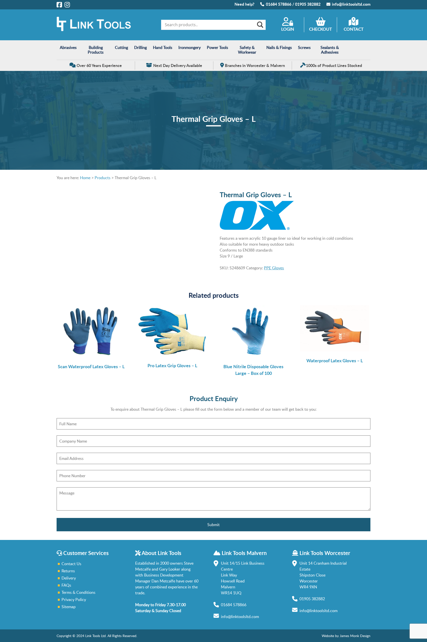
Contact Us (71, 563)
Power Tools (217, 47)
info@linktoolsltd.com (351, 4)
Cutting (121, 47)
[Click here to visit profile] (59, 4)
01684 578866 (278, 4)
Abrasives (68, 47)
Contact (353, 29)
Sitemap (69, 606)
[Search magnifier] (259, 25)
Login (287, 29)
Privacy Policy (74, 599)
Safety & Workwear (247, 50)
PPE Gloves (274, 268)
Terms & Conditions (78, 592)
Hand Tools (162, 47)
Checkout (320, 29)
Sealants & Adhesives (329, 50)
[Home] (94, 30)
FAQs (66, 585)
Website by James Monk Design (346, 635)
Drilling (140, 47)
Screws (304, 47)
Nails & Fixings (279, 47)
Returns (68, 571)
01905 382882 (307, 4)
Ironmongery (189, 47)
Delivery (69, 578)
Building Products (96, 50)
